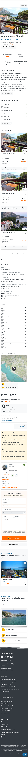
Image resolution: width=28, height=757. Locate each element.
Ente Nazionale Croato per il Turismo (10, 682)
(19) (26, 31)
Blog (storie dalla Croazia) (7, 705)
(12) (25, 229)
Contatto (3, 721)
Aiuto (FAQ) (4, 726)
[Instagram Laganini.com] (5, 656)
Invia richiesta (15, 538)
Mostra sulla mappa (11, 384)
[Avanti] (24, 569)
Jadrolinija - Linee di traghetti (8, 686)
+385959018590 (6, 475)
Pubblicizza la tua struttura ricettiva (10, 732)
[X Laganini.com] (11, 656)
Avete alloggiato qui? (9, 47)
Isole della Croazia (5, 713)
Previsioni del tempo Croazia (8, 679)
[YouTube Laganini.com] (8, 656)
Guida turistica (4, 703)
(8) (25, 150)
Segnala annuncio (14, 544)
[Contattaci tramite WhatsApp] (12, 475)
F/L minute (22, 169)
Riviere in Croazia (5, 710)
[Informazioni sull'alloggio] (25, 582)
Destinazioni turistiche (6, 701)
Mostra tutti (6, 123)
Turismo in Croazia (5, 691)
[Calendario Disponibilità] (25, 584)
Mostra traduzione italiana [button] (6, 420)
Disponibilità (14, 169)
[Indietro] (4, 569)
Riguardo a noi (4, 724)
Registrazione (5, 737)
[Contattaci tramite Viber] (16, 475)
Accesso (4, 734)
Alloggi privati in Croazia (7, 708)
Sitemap (14, 670)
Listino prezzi (5, 169)
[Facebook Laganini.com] (2, 656)
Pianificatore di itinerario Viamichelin (10, 689)
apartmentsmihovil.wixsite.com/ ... (10, 487)
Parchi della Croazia (6, 684)
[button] (14, 368)
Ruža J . (6, 30)
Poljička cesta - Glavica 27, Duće (10, 39)
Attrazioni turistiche (11, 387)
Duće (2, 5)
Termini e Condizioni (6, 670)
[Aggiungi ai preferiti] (25, 563)
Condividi (24, 5)
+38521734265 (6, 479)
